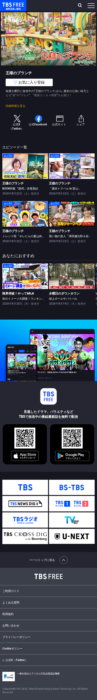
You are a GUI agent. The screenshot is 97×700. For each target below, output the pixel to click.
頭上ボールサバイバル (63, 298)
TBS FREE (7, 4)
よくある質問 (10, 602)
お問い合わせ (10, 625)
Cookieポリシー (12, 648)
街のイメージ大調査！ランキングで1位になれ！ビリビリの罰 (41, 298)
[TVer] (72, 520)
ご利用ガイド (10, 591)
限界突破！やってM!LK (18, 293)
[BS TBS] (72, 487)
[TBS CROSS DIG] (25, 536)
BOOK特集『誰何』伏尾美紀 (20, 188)
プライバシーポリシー (16, 637)
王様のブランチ (13, 183)
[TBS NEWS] (25, 503)
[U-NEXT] (72, 536)
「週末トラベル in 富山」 (65, 188)
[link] (25, 166)
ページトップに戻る (42, 560)
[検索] (80, 5)
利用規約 (8, 614)
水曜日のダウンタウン (64, 293)
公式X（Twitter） (16, 660)
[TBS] (25, 487)
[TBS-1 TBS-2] (72, 503)
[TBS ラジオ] (25, 520)
